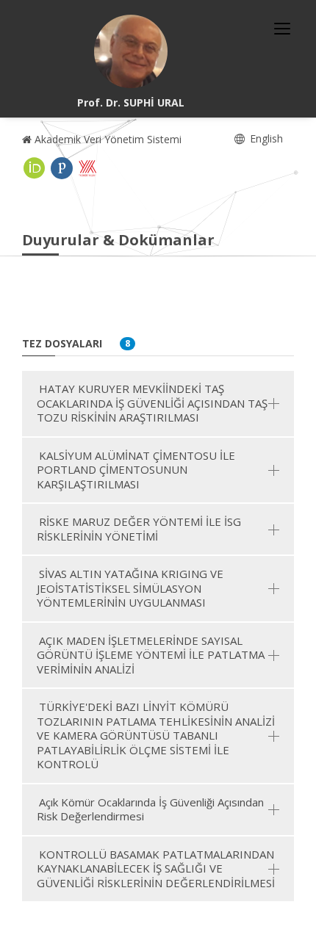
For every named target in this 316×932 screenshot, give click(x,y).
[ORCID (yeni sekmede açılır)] (34, 168)
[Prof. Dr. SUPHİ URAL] (131, 51)
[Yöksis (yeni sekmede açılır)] (87, 168)
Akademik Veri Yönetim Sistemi (107, 139)
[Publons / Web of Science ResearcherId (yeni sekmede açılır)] (62, 168)
